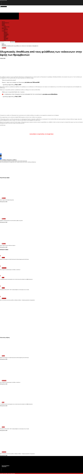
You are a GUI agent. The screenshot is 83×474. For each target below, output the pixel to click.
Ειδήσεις (3, 30)
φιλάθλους (14, 159)
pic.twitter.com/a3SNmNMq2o (50, 94)
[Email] (41, 157)
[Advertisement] (29, 169)
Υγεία (5, 40)
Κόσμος (3, 24)
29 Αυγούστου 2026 (3, 222)
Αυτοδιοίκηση (6, 26)
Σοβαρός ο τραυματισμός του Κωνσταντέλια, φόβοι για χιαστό (11, 220)
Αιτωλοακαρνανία (5, 22)
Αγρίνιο (3, 21)
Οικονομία (4, 27)
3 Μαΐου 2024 (2, 58)
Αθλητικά (6, 29)
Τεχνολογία (6, 38)
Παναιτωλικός (5, 28)
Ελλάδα (3, 23)
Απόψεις (5, 32)
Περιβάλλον (6, 34)
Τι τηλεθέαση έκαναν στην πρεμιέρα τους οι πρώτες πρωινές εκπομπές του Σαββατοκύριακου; (16, 279)
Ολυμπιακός (9, 159)
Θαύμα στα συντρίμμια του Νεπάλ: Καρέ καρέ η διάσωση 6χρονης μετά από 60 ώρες (14, 259)
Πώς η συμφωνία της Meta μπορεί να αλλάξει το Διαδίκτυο (10, 269)
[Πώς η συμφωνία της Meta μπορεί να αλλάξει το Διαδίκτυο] (14, 378)
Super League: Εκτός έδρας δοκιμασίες (7, 199)
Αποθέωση (4, 159)
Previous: (13, 160)
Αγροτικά (5, 31)
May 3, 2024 (18, 84)
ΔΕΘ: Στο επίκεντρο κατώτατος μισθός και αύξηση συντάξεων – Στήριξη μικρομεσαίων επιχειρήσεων (17, 300)
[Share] (41, 158)
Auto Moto (6, 39)
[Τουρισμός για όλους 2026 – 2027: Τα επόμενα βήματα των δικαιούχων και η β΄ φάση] (14, 425)
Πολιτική (4, 25)
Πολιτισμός (6, 33)
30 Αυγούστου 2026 (3, 201)
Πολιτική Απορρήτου (5, 465)
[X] (41, 155)
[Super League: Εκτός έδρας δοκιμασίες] (14, 196)
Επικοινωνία (4, 466)
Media (5, 36)
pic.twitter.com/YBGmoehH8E (32, 82)
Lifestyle (5, 35)
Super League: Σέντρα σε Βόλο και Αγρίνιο (7, 245)
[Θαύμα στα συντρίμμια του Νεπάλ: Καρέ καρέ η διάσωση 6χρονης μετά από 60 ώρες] (3, 254)
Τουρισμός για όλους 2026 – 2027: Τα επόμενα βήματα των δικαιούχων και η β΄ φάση (14, 289)
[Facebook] (41, 154)
